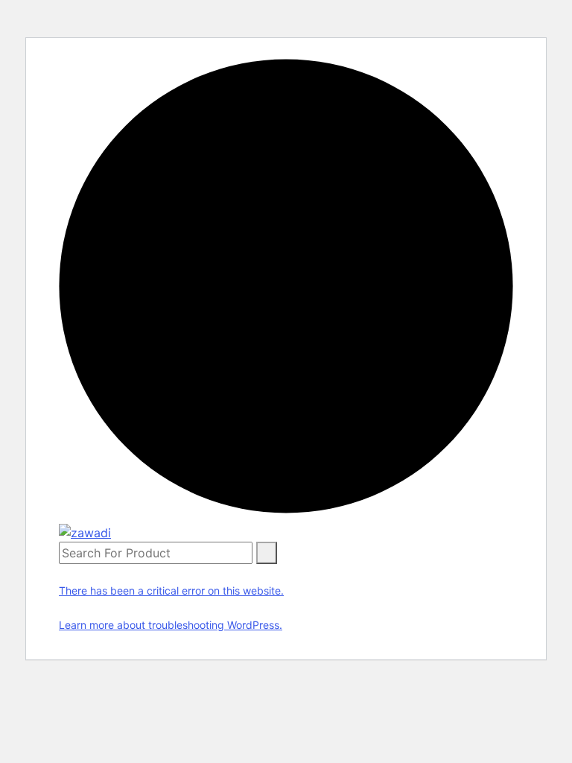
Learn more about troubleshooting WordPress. (170, 624)
